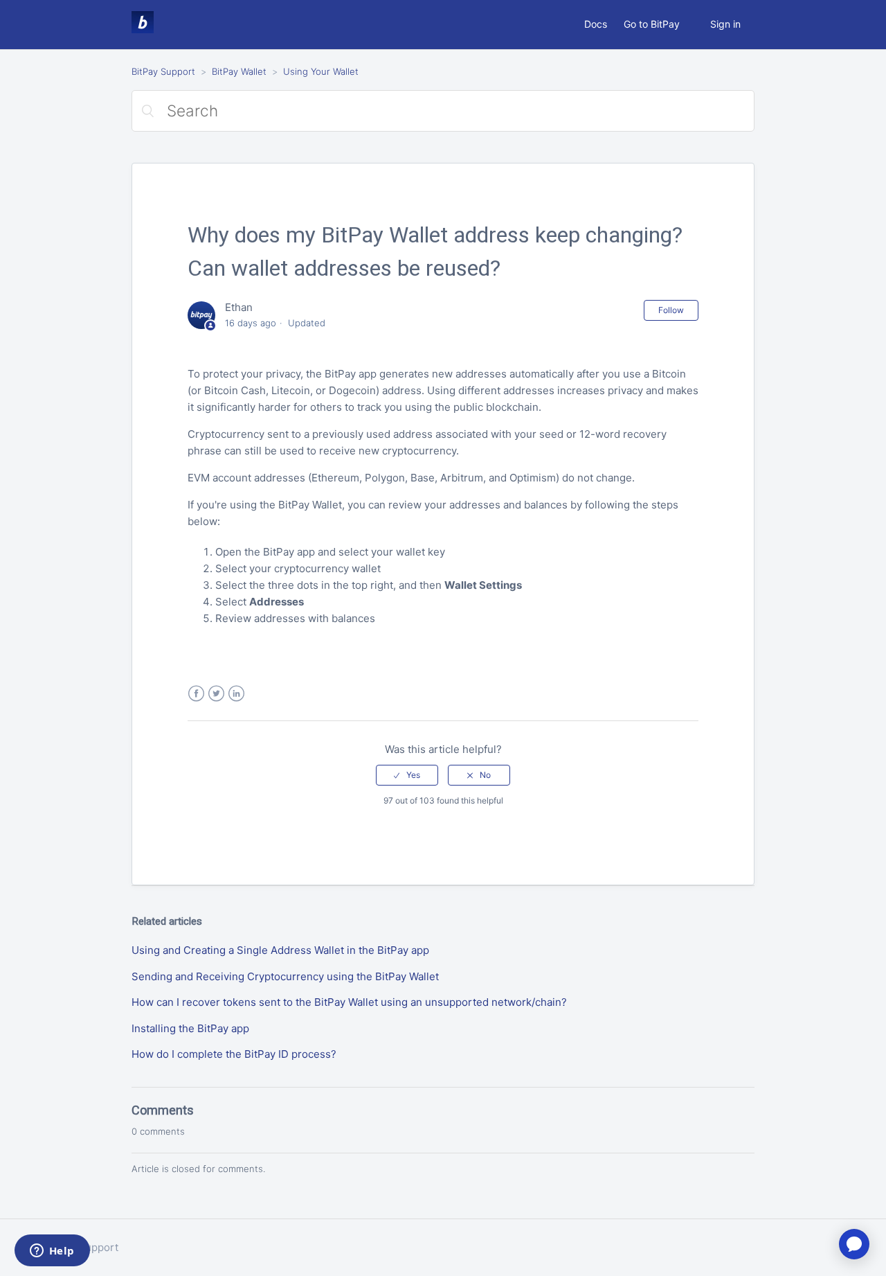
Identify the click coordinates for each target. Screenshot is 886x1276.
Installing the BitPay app (190, 1028)
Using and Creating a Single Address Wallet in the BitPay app (280, 950)
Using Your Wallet (321, 71)
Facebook (196, 693)
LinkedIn (236, 693)
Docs (595, 24)
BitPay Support (163, 71)
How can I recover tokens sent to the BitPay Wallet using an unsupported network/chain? (349, 1002)
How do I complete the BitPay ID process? (234, 1054)
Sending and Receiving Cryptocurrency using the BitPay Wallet (285, 976)
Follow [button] (671, 310)
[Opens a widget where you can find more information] (52, 1251)
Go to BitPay (652, 24)
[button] (407, 775)
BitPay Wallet (239, 71)
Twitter (216, 693)
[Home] (143, 29)
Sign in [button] (725, 24)
